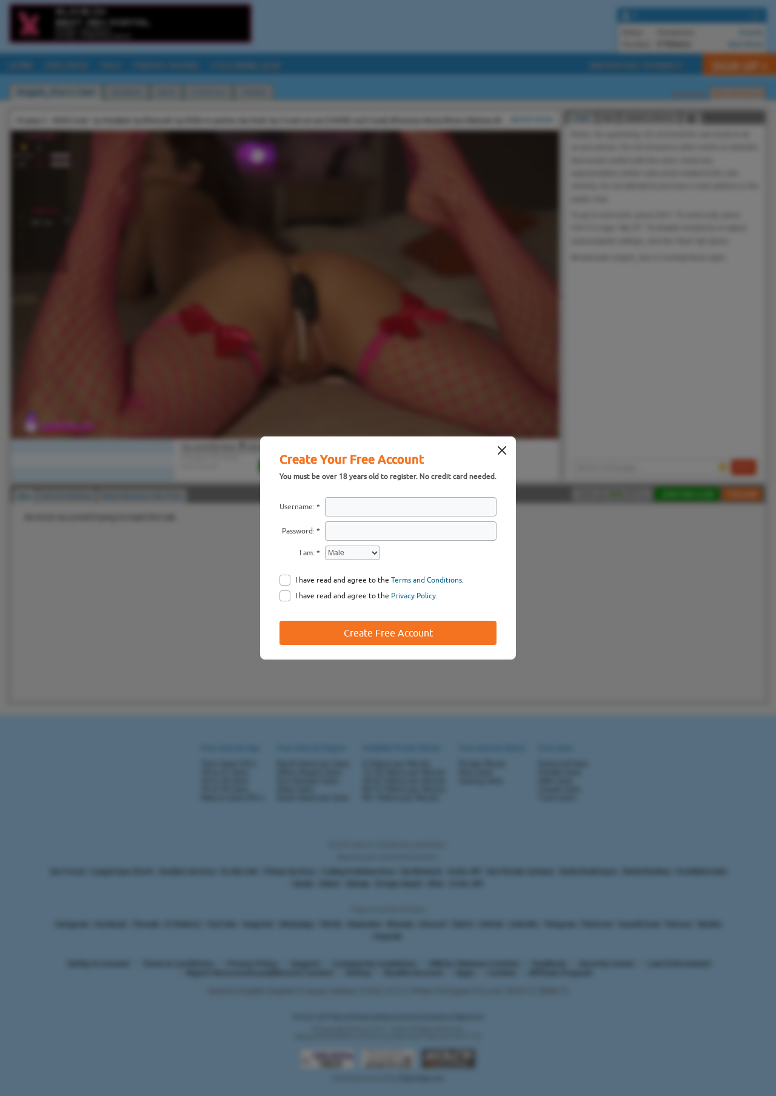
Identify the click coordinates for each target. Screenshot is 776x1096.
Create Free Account (388, 632)
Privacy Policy (413, 596)
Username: (297, 507)
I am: (307, 553)
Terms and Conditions (426, 580)
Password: (298, 531)
